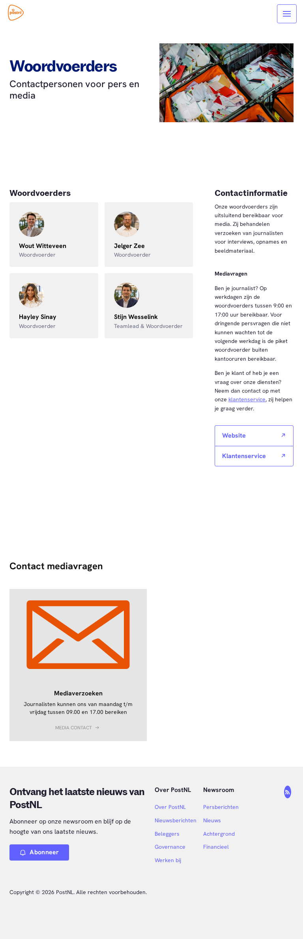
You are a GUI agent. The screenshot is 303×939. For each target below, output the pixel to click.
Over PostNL (170, 806)
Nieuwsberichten (175, 820)
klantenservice (247, 399)
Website (234, 435)
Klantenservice (244, 456)
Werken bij (168, 860)
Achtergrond (219, 833)
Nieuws (212, 820)
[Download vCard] (84, 216)
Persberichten (221, 806)
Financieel (216, 846)
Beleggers (167, 833)
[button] (78, 728)
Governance (170, 846)
